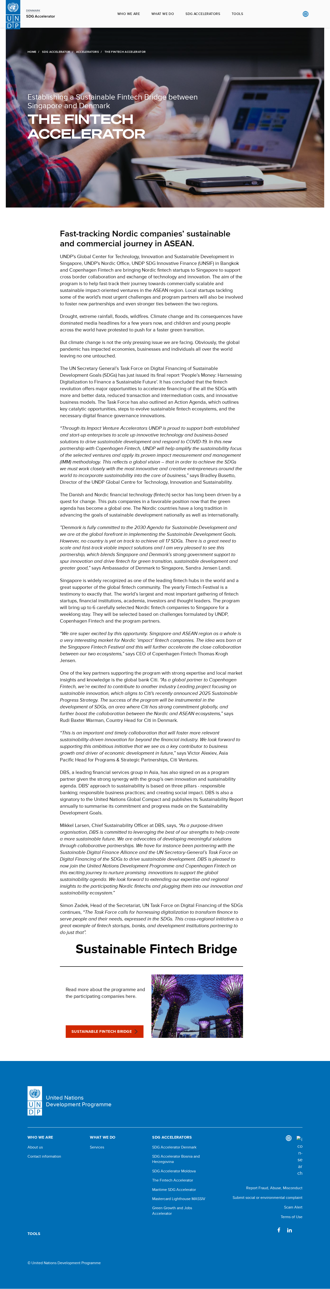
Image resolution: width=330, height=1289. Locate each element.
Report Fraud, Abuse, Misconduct (274, 1188)
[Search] (299, 1156)
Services (97, 1147)
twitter (300, 1230)
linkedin (289, 1230)
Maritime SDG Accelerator (174, 1189)
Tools (237, 13)
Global (305, 14)
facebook (278, 1230)
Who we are (128, 13)
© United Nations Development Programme (64, 1263)
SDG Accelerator (56, 52)
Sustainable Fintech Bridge (102, 1031)
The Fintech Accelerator (172, 1180)
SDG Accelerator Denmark (174, 1147)
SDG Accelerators (203, 13)
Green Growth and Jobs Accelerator (172, 1210)
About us (35, 1147)
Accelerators (87, 52)
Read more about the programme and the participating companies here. (105, 993)
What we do (162, 13)
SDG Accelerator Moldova (174, 1171)
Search (315, 14)
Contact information (44, 1156)
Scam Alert (293, 1207)
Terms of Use (291, 1217)
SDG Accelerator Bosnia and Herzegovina (176, 1159)
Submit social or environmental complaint (267, 1197)
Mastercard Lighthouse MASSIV (178, 1199)
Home (32, 52)
